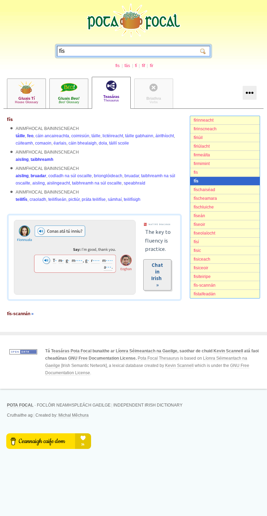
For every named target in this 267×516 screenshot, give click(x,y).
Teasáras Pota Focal (71, 351)
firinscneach (205, 128)
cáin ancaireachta (52, 135)
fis (117, 65)
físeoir (199, 224)
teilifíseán (57, 199)
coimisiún (80, 135)
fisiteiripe (202, 276)
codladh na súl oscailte (70, 175)
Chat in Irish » (157, 275)
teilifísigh (132, 199)
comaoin (43, 143)
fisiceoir (201, 267)
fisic (197, 250)
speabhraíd (134, 183)
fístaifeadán (205, 294)
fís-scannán (205, 285)
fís (196, 181)
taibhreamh (42, 159)
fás (127, 65)
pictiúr (74, 199)
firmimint (202, 163)
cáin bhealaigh (82, 143)
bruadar (38, 175)
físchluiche (204, 207)
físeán (199, 215)
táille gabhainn (139, 135)
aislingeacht (58, 183)
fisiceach (202, 259)
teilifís (21, 199)
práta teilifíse (94, 199)
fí (136, 65)
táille (20, 135)
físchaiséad (204, 189)
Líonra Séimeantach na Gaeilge (146, 351)
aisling (22, 159)
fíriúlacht (202, 146)
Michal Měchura (73, 415)
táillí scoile (119, 143)
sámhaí (115, 199)
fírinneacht (203, 120)
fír (151, 65)
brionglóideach (108, 175)
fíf (143, 65)
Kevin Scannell (228, 351)
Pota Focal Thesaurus (158, 358)
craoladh (38, 199)
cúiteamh (24, 143)
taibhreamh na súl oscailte (97, 183)
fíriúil (198, 137)
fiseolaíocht (204, 233)
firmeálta (202, 155)
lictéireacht (113, 135)
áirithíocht (164, 135)
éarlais (60, 143)
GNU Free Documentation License (102, 358)
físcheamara (205, 198)
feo (30, 135)
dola (103, 143)
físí (196, 241)
